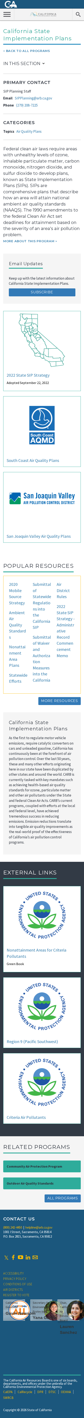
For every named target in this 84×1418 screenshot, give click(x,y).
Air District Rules (63, 590)
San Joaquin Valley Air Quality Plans (39, 536)
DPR (40, 1392)
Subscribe (42, 292)
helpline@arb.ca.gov (38, 1227)
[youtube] (20, 1257)
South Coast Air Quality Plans (33, 460)
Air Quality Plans (29, 131)
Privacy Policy (14, 1279)
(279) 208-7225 (27, 105)
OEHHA (66, 1392)
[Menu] (7, 14)
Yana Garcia (45, 1317)
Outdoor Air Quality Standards (30, 1183)
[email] (35, 1257)
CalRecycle (25, 1392)
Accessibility (13, 1273)
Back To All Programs (28, 51)
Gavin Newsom (21, 1313)
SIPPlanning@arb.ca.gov (33, 98)
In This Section (21, 63)
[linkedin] (28, 1257)
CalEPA (7, 1392)
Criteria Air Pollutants (26, 1117)
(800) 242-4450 (12, 1227)
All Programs (62, 1198)
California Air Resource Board (43, 14)
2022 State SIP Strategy (28, 375)
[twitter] (6, 1257)
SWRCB (8, 1398)
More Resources (59, 701)
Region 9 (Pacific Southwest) (32, 1041)
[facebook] (13, 1257)
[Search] (78, 14)
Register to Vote (16, 1295)
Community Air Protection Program (34, 1166)
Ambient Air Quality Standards (17, 625)
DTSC (52, 1392)
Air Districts (13, 1290)
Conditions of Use (17, 1284)
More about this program (28, 241)
